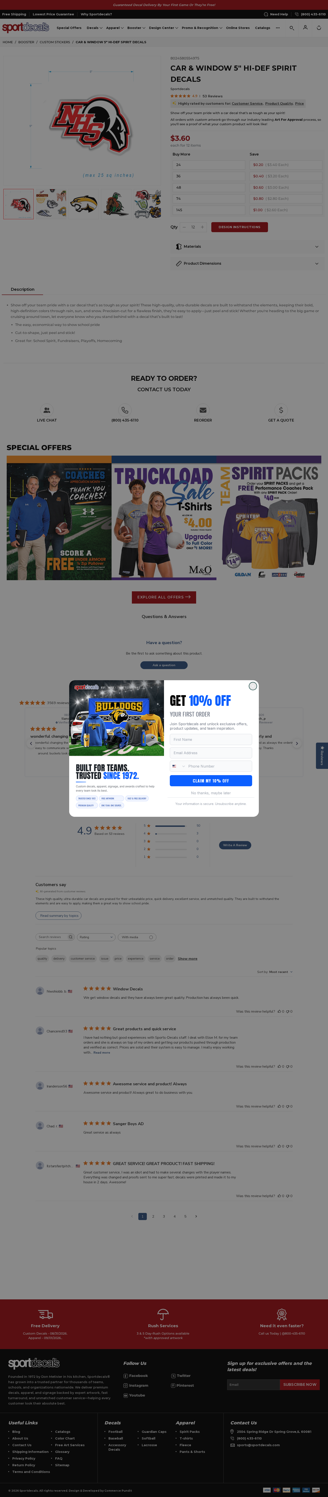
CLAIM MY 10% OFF (211, 781)
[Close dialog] (253, 686)
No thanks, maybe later (211, 793)
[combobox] (178, 766)
